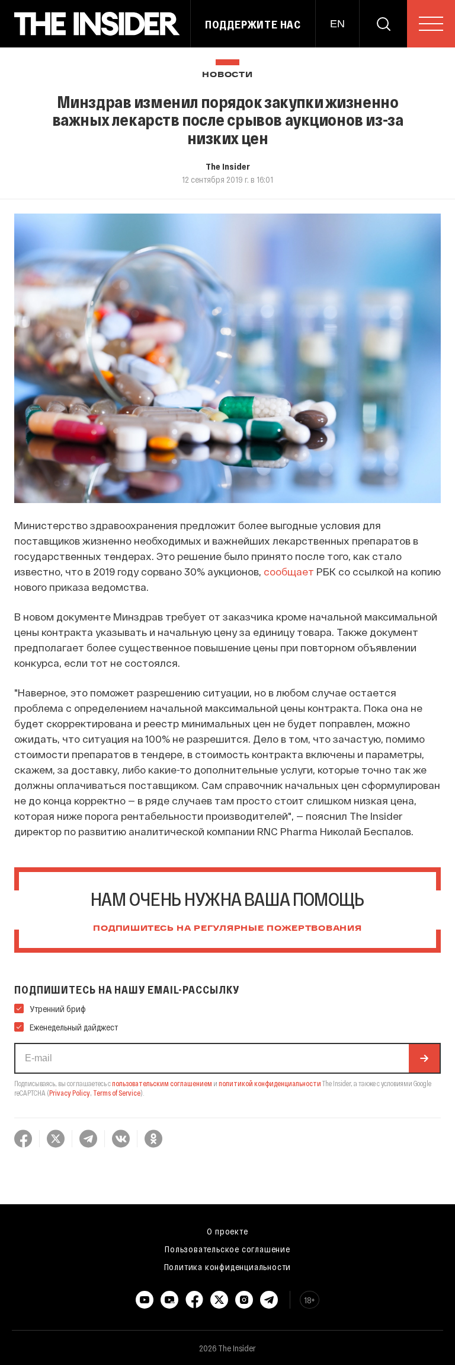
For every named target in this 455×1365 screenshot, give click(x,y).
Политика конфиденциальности (227, 1266)
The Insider (228, 166)
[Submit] (424, 1058)
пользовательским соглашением (162, 1083)
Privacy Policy (69, 1093)
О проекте (227, 1231)
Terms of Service (116, 1093)
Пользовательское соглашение (227, 1248)
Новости (227, 75)
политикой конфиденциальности (270, 1083)
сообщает (289, 571)
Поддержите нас (253, 24)
